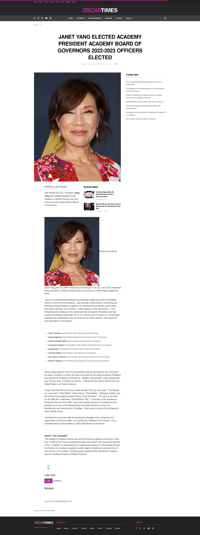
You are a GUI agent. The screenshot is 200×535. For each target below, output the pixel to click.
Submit (74, 2)
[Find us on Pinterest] (50, 18)
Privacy (52, 2)
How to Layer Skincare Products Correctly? (141, 119)
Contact (46, 2)
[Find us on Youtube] (46, 18)
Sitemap (68, 2)
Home (36, 2)
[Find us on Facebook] (34, 18)
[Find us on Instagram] (42, 18)
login (40, 510)
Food (40, 25)
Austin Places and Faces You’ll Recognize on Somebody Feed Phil (108, 206)
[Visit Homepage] (100, 9)
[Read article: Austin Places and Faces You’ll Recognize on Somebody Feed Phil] (89, 206)
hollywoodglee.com (63, 501)
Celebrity (81, 18)
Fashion (108, 18)
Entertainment (95, 18)
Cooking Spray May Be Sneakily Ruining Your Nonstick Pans (105, 194)
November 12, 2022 (101, 199)
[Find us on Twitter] (38, 18)
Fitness (119, 18)
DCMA (57, 2)
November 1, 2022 (101, 211)
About (40, 2)
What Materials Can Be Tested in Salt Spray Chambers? (145, 102)
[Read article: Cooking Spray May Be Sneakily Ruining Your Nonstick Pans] (89, 194)
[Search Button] (165, 18)
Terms (62, 2)
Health (129, 18)
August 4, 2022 (87, 64)
